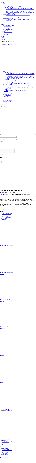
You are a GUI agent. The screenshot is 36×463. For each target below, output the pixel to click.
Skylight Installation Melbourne (7, 450)
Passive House (4, 453)
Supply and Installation (5, 448)
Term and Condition (8, 457)
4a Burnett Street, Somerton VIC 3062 (6, 155)
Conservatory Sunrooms (5, 442)
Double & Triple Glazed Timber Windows (6, 272)
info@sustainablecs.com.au (8, 44)
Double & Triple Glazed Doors (6, 214)
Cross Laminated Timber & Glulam (7, 215)
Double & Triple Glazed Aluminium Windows (7, 299)
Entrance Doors (4, 218)
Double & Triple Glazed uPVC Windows (6, 245)
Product (3, 192)
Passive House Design (5, 454)
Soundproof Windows (5, 452)
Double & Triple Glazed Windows (7, 213)
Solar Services (4, 219)
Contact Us (2, 0)
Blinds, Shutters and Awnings (6, 217)
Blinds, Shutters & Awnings (6, 444)
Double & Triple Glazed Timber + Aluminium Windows (8, 326)
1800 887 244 (5, 157)
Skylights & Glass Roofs (6, 440)
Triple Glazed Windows (5, 451)
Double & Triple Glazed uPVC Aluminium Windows (8, 353)
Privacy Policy (2, 457)
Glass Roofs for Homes (5, 449)
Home (1, 192)
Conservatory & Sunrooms (6, 216)
